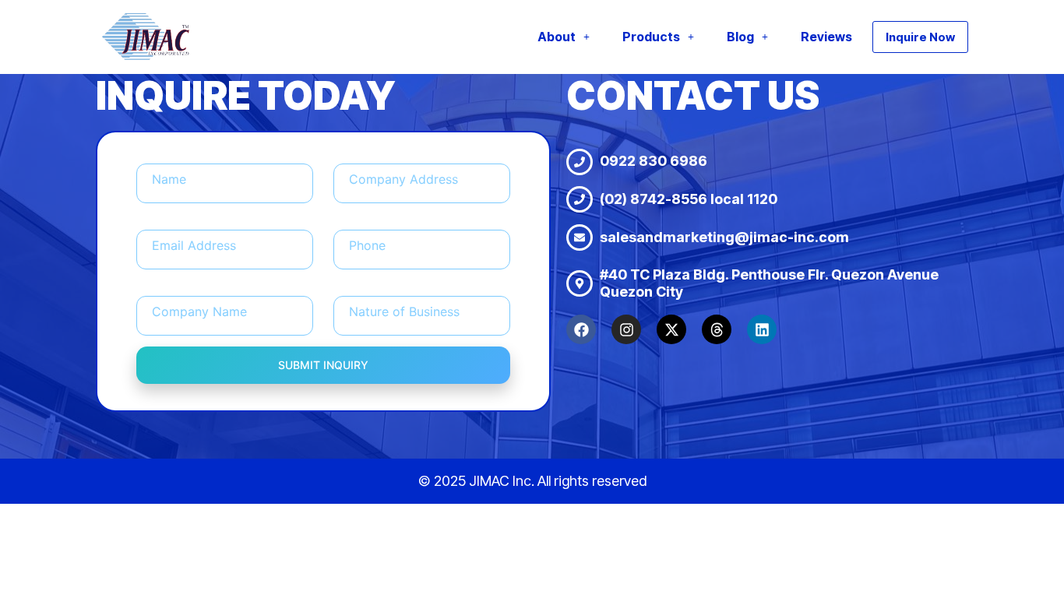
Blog (740, 36)
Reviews (826, 36)
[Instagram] (626, 329)
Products (651, 36)
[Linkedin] (762, 329)
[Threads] (716, 329)
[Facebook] (581, 329)
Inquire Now (920, 37)
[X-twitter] (671, 329)
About (556, 36)
